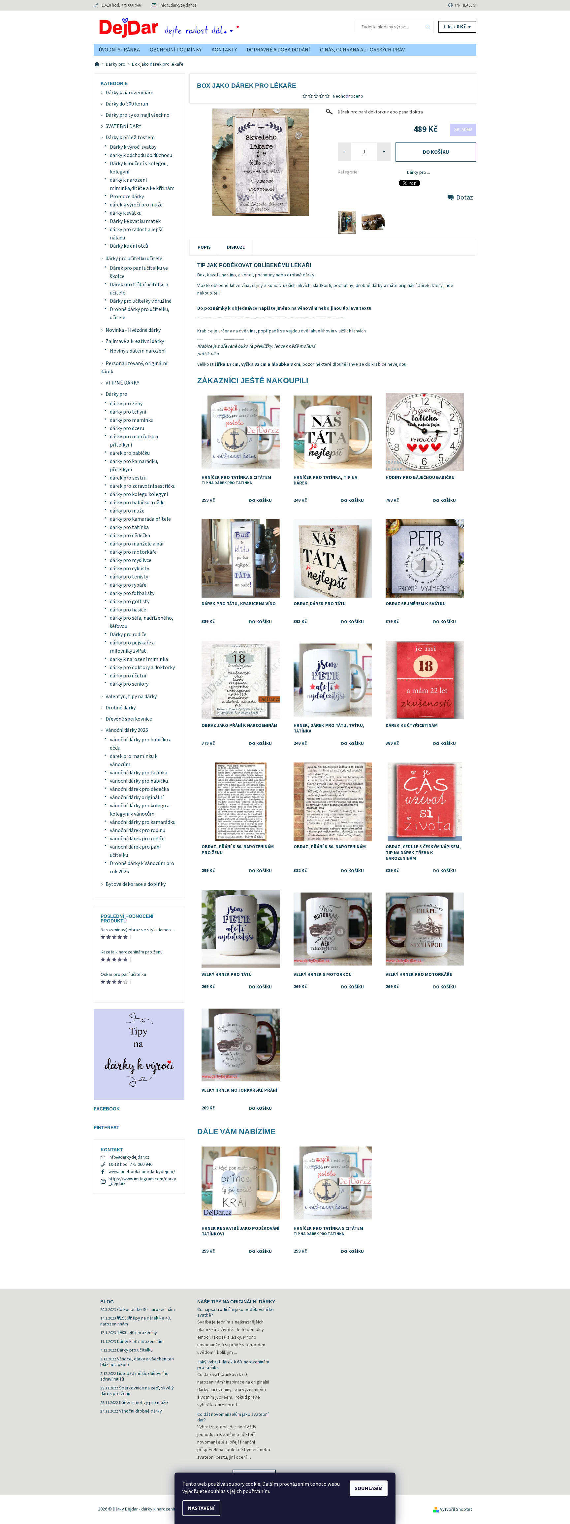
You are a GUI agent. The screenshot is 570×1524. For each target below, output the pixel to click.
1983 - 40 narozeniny (137, 1332)
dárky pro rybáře (128, 585)
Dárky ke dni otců (129, 246)
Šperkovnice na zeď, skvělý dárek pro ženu (137, 1391)
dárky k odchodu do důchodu (141, 155)
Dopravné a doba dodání (278, 49)
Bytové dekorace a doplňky (136, 884)
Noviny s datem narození (138, 351)
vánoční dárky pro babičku (139, 781)
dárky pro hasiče (128, 609)
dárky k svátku (126, 213)
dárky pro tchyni (128, 412)
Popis (204, 247)
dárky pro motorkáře (133, 552)
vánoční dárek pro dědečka (139, 789)
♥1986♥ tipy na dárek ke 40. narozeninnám (135, 1321)
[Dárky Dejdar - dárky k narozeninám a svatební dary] (189, 26)
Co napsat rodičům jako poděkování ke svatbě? (235, 1312)
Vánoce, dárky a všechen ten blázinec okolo (137, 1362)
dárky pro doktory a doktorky (142, 667)
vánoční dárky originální (137, 797)
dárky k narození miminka (139, 659)
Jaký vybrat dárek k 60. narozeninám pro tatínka (233, 1365)
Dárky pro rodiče (128, 634)
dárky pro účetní (128, 675)
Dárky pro (116, 394)
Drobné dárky (121, 707)
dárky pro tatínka (129, 527)
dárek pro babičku (130, 453)
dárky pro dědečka (130, 535)
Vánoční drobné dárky (140, 1411)
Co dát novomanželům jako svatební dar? (233, 1417)
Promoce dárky (127, 196)
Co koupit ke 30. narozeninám (146, 1309)
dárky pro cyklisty (129, 568)
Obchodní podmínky (176, 49)
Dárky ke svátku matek (135, 221)
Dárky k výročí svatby (133, 147)
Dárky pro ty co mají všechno (138, 115)
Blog (107, 1301)
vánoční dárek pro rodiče (137, 838)
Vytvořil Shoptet (456, 1509)
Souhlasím (369, 1488)
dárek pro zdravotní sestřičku (142, 486)
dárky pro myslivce (130, 560)
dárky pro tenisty (129, 576)
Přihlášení (465, 5)
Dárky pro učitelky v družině (141, 301)
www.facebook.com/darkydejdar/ (142, 1171)
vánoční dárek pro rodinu (137, 830)
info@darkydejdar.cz (178, 5)
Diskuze (236, 247)
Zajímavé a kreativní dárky (135, 341)
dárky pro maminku (131, 420)
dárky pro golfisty (129, 601)
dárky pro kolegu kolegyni (139, 494)
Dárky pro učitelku (135, 1350)
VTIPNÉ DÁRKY (122, 383)
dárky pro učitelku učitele (134, 258)
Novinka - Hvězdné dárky (133, 330)
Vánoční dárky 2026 (127, 730)
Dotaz (464, 197)
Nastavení (201, 1508)
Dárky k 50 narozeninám (140, 1341)
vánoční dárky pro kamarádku (142, 822)
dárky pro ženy (126, 403)
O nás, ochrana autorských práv (362, 49)
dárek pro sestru (128, 478)
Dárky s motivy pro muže (143, 1402)
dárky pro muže (127, 510)
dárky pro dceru (127, 428)
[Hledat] (428, 27)
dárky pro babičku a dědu (137, 502)
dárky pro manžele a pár (137, 543)
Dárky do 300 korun (127, 104)
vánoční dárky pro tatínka (138, 772)
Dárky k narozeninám (129, 92)
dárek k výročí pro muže (136, 204)
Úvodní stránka (119, 49)
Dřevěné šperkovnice (129, 719)
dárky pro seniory (129, 684)
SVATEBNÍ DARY (123, 126)
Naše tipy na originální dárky (236, 1301)
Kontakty (224, 49)
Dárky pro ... (418, 172)
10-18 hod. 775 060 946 (121, 5)
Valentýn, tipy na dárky (131, 696)
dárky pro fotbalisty (132, 593)
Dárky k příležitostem (130, 137)
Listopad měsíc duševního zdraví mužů (134, 1376)
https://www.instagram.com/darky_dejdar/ (142, 1181)
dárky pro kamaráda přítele (140, 519)
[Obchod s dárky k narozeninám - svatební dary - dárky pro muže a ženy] (97, 64)
